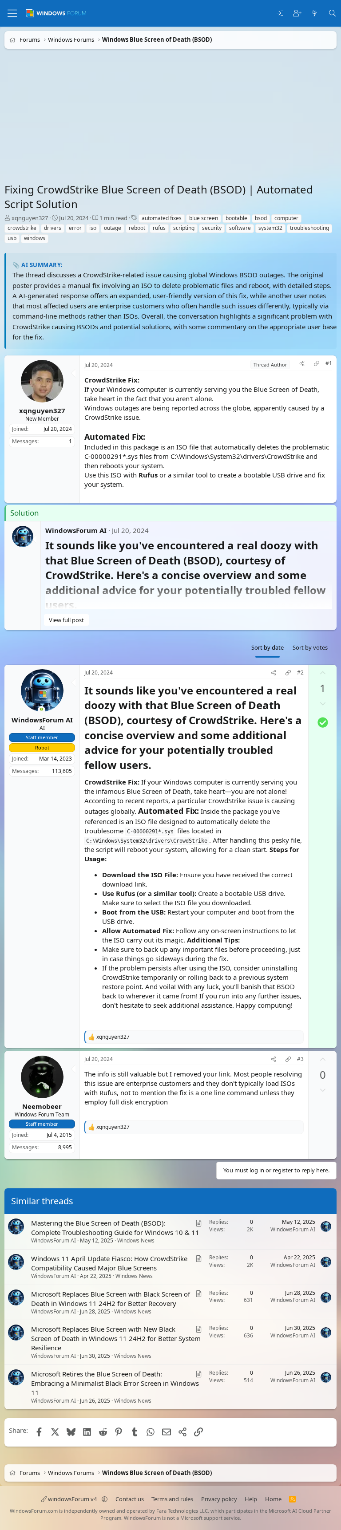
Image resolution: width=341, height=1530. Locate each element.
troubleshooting (309, 228)
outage (112, 228)
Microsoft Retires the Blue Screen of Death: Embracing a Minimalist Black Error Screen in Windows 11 (115, 1383)
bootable (236, 218)
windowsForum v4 (72, 1499)
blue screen (203, 218)
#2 (300, 672)
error (75, 228)
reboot (137, 228)
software (240, 228)
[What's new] (314, 14)
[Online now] (41, 710)
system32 (270, 228)
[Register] (297, 14)
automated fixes (162, 218)
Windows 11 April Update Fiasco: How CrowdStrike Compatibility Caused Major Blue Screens (109, 1263)
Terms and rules (172, 1499)
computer (286, 218)
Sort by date (267, 647)
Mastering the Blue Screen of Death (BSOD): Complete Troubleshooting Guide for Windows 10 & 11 (115, 1227)
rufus (159, 228)
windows (34, 238)
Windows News (136, 1240)
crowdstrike (22, 228)
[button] (104, 1499)
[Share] (302, 365)
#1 (328, 363)
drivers (52, 228)
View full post (66, 620)
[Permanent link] (156, 765)
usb (12, 238)
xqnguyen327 (30, 218)
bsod (261, 218)
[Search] (332, 14)
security (212, 228)
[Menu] (12, 13)
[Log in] (280, 14)
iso (92, 228)
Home (273, 1499)
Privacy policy (219, 1499)
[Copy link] (316, 365)
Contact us (129, 1499)
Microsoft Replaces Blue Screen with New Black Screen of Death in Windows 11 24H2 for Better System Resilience (116, 1338)
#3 (300, 1059)
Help (251, 1499)
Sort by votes (310, 647)
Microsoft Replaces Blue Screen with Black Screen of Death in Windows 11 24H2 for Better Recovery (110, 1298)
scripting (183, 228)
